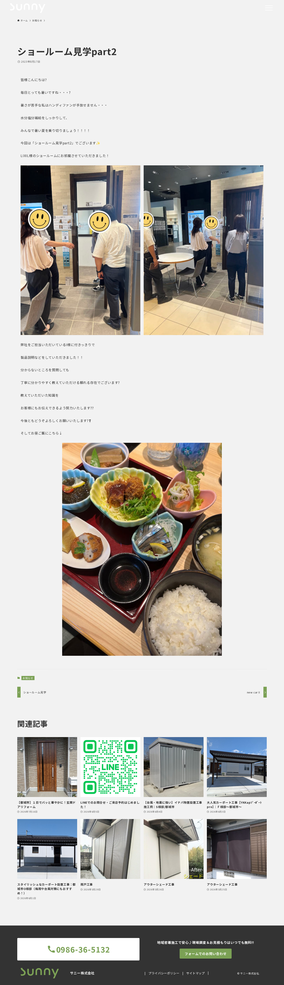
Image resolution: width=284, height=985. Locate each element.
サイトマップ (195, 973)
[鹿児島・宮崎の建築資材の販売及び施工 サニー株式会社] (27, 8)
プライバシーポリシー (163, 973)
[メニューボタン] (269, 8)
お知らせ (28, 678)
